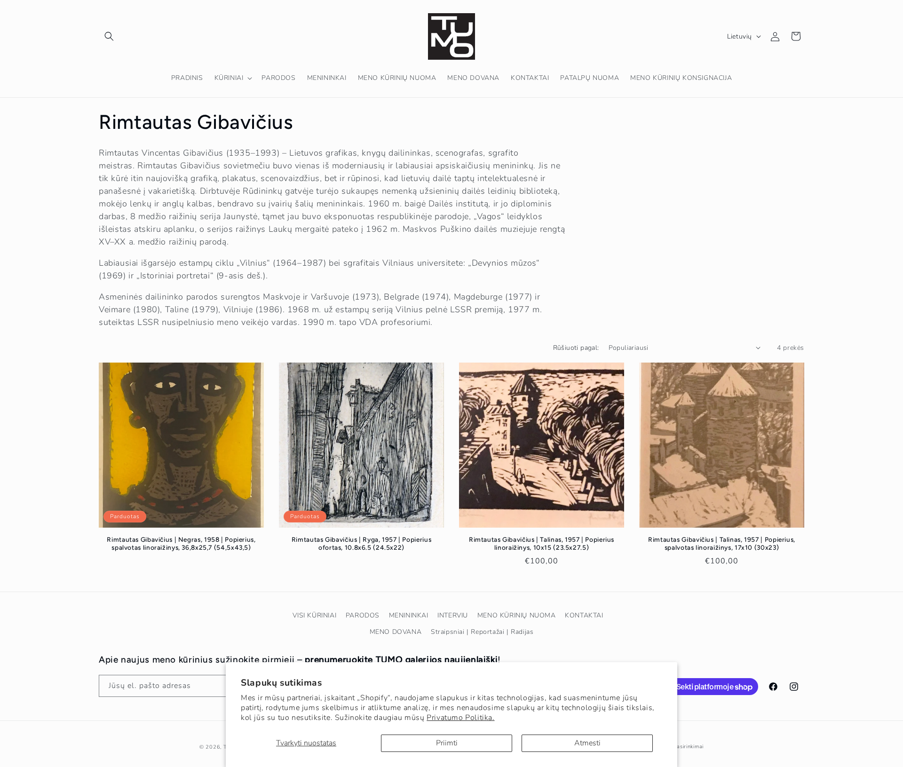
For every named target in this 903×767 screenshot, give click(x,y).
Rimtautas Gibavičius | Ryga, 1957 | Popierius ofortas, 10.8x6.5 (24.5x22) (361, 544)
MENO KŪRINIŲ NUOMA (516, 615)
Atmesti (587, 743)
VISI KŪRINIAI (314, 615)
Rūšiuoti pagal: (576, 347)
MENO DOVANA (396, 631)
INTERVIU (452, 615)
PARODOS (363, 615)
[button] (109, 36)
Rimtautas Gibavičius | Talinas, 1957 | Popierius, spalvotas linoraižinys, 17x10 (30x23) (721, 544)
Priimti (447, 743)
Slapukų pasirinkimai (677, 746)
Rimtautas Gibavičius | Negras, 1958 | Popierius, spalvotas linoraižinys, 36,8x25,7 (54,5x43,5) (181, 544)
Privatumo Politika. (460, 717)
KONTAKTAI (584, 615)
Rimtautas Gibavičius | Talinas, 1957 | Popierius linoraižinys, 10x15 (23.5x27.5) (541, 544)
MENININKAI (408, 615)
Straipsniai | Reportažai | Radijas (482, 631)
